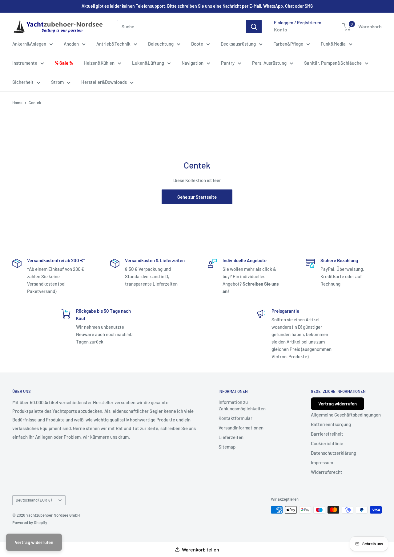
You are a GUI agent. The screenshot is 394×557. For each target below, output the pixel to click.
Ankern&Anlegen (29, 44)
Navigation (192, 63)
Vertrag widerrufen (337, 403)
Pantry (228, 63)
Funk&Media (333, 44)
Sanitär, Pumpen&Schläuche (333, 63)
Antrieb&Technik (113, 44)
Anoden (71, 44)
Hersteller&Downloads (104, 82)
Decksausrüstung (238, 44)
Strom (57, 82)
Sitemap (227, 446)
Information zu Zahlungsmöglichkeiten (242, 405)
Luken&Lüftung (148, 63)
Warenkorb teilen (200, 549)
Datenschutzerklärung (333, 453)
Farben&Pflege (288, 44)
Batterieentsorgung (331, 424)
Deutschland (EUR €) (34, 500)
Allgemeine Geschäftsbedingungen (346, 414)
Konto (280, 29)
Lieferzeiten (231, 437)
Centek (35, 102)
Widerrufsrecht (326, 472)
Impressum (322, 462)
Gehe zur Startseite (197, 197)
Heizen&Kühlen (99, 63)
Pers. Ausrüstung (269, 63)
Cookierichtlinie (327, 443)
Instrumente (24, 63)
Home (17, 102)
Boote (197, 44)
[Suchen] (254, 26)
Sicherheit (23, 82)
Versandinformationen (241, 427)
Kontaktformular (235, 418)
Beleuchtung (161, 44)
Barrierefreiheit (327, 434)
